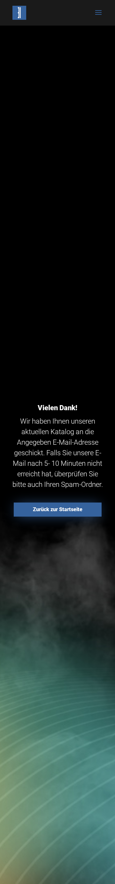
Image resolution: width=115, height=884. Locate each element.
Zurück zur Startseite (57, 509)
